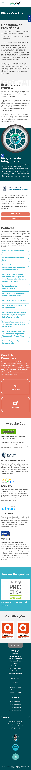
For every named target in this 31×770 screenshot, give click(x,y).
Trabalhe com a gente (15, 689)
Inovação (15, 663)
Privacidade (15, 671)
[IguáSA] (15, 3)
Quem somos (15, 653)
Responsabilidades (15, 218)
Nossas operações (15, 656)
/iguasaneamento (17, 701)
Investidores (15, 685)
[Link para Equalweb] (15, 747)
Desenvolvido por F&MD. (15, 767)
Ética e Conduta (15, 666)
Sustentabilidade (15, 661)
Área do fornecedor (15, 692)
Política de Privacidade (15, 668)
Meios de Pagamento (15, 673)
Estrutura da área (15, 214)
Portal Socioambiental (15, 658)
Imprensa (15, 682)
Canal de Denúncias (15, 687)
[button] (4, 605)
